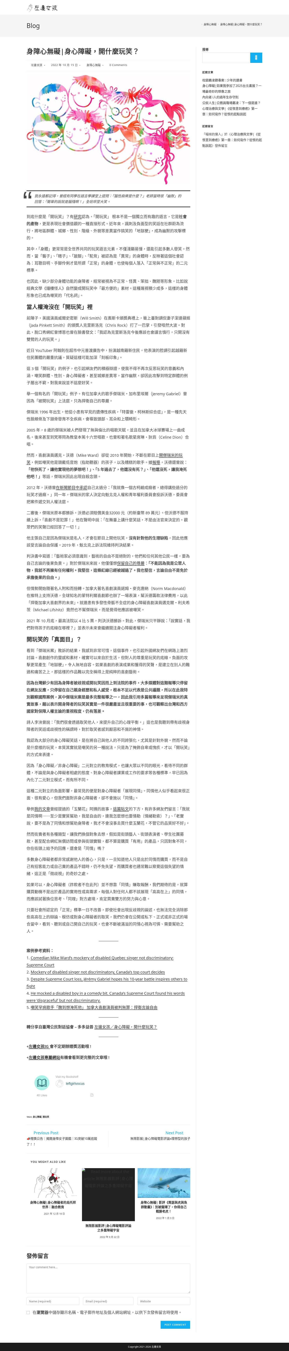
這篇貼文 (121, 809)
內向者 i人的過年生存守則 (220, 97)
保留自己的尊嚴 (130, 563)
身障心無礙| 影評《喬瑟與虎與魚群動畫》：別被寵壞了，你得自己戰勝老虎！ (164, 1206)
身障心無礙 (94, 65)
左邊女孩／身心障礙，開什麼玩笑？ (125, 1027)
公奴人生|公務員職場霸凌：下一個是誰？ (231, 103)
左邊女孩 (36, 65)
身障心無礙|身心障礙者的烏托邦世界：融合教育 (53, 1204)
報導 (156, 462)
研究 (78, 216)
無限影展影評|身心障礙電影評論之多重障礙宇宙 (108, 1228)
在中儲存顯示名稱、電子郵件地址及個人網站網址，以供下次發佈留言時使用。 (107, 1312)
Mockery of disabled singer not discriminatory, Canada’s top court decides (98, 972)
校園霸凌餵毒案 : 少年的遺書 (222, 80)
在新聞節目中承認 (71, 487)
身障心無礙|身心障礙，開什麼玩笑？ (241, 24)
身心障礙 (37, 1116)
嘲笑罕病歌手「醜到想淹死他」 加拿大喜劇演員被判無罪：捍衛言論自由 (94, 1007)
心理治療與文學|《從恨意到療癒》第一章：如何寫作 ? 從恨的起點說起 (232, 140)
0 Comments (118, 65)
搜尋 (205, 49)
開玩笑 (46, 1116)
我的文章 (42, 809)
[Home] (199, 24)
